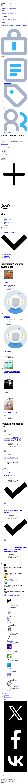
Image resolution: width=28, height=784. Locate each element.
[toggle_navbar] (1, 201)
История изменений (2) (10, 232)
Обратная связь (8, 697)
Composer (9, 631)
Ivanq (6, 282)
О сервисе (6, 695)
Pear (8, 659)
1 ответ (9, 321)
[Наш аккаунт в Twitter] (15, 724)
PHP (8, 433)
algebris (7, 317)
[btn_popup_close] (3, 782)
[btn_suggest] (1, 160)
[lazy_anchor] (15, 448)
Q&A (5, 151)
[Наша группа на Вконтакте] (15, 772)
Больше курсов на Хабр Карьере (12, 595)
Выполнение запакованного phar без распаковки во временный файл (15, 549)
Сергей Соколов (10, 412)
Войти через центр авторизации (8, 781)
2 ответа (9, 286)
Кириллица (10, 641)
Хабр (5, 150)
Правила (6, 696)
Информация (7, 254)
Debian (8, 613)
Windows (9, 668)
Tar (7, 604)
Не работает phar (11, 458)
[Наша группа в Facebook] (15, 748)
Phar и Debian (9, 475)
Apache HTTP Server (12, 686)
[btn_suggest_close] (3, 158)
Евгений (7, 351)
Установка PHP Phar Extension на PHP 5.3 (12, 439)
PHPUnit (9, 622)
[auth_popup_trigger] (4, 228)
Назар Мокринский (12, 372)
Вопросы (6, 256)
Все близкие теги (11, 691)
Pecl (8, 650)
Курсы (5, 154)
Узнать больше (4, 144)
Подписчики (7, 257)
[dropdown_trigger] (1, 229)
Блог (5, 699)
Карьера (6, 153)
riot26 (6, 392)
